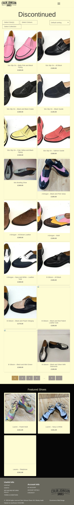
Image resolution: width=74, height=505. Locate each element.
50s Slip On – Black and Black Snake (20, 109)
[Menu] (58, 3)
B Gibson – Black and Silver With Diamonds (54, 365)
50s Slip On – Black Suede (53, 109)
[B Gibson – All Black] (53, 243)
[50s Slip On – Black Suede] (53, 75)
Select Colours (27, 22)
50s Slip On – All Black (54, 65)
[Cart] (64, 3)
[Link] (68, 4)
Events (6, 488)
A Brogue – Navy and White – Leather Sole (20, 278)
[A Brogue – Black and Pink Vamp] (53, 160)
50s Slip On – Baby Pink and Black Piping (20, 66)
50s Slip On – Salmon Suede (53, 151)
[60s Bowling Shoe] (20, 160)
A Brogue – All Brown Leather (20, 235)
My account (32, 487)
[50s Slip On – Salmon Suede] (53, 117)
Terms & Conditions (11, 495)
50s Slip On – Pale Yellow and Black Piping (20, 151)
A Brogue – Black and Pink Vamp (54, 194)
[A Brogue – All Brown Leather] (20, 202)
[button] (71, 3)
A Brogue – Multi (54, 235)
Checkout (31, 492)
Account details (33, 490)
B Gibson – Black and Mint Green (20, 364)
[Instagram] (64, 485)
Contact (7, 485)
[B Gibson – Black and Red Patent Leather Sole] (53, 287)
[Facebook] (57, 485)
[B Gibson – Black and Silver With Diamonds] (53, 331)
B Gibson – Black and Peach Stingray (20, 321)
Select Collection (10, 26)
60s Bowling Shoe (20, 182)
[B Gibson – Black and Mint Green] (20, 331)
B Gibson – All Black (53, 277)
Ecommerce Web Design (57, 500)
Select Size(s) (9, 22)
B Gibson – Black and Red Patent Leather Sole (54, 322)
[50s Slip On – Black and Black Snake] (20, 75)
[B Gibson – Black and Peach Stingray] (20, 287)
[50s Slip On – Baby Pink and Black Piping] (20, 32)
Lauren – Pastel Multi (20, 427)
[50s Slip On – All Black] (53, 32)
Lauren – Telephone (20, 469)
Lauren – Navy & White (54, 427)
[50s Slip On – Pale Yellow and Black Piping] (20, 117)
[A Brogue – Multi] (53, 202)
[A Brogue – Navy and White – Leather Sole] (20, 243)
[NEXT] (59, 378)
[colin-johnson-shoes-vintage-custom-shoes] (9, 4)
